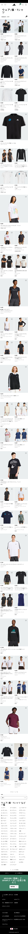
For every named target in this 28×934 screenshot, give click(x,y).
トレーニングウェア (13, 821)
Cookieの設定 (5, 912)
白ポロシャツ (22, 849)
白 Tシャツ (21, 854)
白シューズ (3, 823)
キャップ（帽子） (13, 846)
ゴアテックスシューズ (22, 810)
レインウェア (13, 864)
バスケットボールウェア (13, 828)
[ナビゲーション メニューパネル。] (2, 4)
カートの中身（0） (19, 873)
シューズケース (22, 807)
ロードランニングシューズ (13, 810)
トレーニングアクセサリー (13, 823)
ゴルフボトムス (4, 857)
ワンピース (12, 857)
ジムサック (12, 862)
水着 (20, 831)
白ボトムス (21, 851)
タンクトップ (22, 833)
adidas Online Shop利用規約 (19, 916)
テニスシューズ (22, 836)
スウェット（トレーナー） (22, 828)
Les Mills (21, 862)
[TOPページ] (14, 5)
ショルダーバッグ (22, 818)
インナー (3, 807)
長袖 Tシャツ (13, 859)
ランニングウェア (13, 815)
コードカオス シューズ (14, 808)
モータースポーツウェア (22, 823)
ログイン (7, 873)
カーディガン (4, 810)
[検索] (22, 4)
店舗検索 (16, 902)
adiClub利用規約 (5, 916)
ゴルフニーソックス (4, 862)
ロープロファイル (13, 839)
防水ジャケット (22, 841)
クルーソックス (22, 844)
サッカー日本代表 (4, 841)
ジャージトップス (13, 852)
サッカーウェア (4, 838)
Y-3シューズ (13, 836)
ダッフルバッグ (13, 849)
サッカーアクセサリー (4, 844)
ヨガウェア (21, 859)
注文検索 (16, 894)
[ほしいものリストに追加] (12, 21)
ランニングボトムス (13, 818)
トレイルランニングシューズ (13, 813)
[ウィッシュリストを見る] (5, 4)
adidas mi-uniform (6, 906)
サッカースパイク (4, 836)
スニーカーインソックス (22, 826)
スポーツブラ (4, 825)
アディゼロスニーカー (22, 846)
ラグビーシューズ (22, 813)
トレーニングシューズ (13, 826)
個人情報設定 (17, 912)
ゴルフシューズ (4, 849)
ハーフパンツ (22, 815)
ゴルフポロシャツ (4, 854)
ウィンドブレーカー (22, 857)
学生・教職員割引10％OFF (7, 902)
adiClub (3, 899)
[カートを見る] (25, 4)
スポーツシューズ (4, 833)
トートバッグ (22, 838)
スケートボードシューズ (22, 821)
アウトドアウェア (4, 828)
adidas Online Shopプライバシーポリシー (8, 920)
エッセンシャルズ (4, 813)
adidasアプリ (17, 899)
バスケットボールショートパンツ (13, 833)
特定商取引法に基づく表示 (19, 919)
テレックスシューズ (13, 844)
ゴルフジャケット (4, 852)
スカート (12, 854)
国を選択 (16, 928)
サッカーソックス (4, 846)
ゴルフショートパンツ (4, 859)
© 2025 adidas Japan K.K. (14, 932)
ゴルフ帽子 (3, 864)
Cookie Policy (5, 924)
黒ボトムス (3, 818)
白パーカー (3, 820)
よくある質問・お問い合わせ (7, 895)
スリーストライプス (4, 831)
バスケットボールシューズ (13, 831)
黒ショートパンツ (4, 815)
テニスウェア (13, 841)
